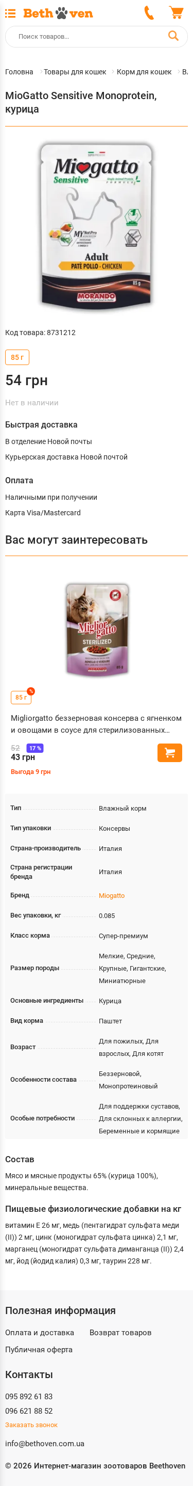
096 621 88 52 (28, 1411)
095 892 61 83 (28, 1396)
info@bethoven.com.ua (44, 1443)
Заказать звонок (31, 1425)
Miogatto (112, 895)
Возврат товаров (121, 1332)
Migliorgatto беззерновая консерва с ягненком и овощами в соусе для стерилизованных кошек (96, 725)
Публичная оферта (39, 1349)
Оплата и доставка (39, 1332)
